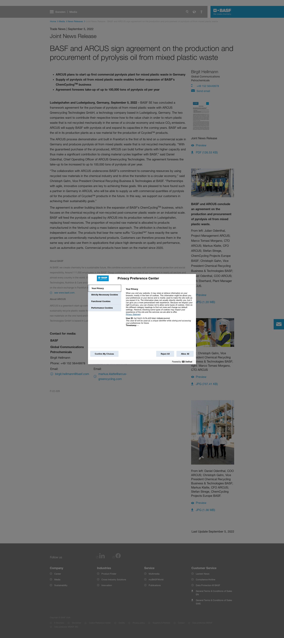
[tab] (104, 288)
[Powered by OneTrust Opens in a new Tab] (183, 362)
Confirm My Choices (104, 354)
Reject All (165, 354)
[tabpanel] (159, 309)
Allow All (185, 354)
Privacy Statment (133, 314)
